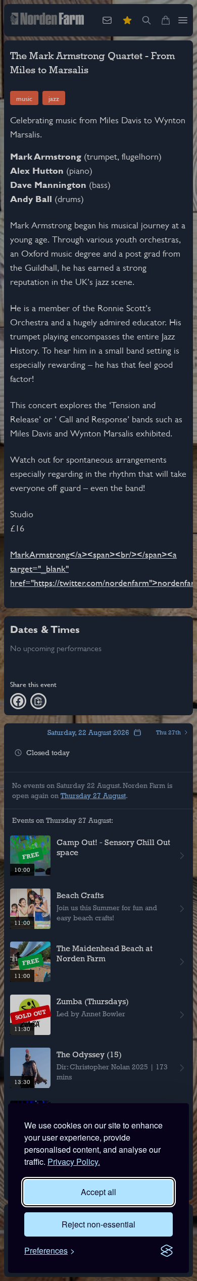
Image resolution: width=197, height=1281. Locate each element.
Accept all (98, 1192)
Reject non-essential (98, 1224)
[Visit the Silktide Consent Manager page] (167, 1251)
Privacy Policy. (73, 1161)
